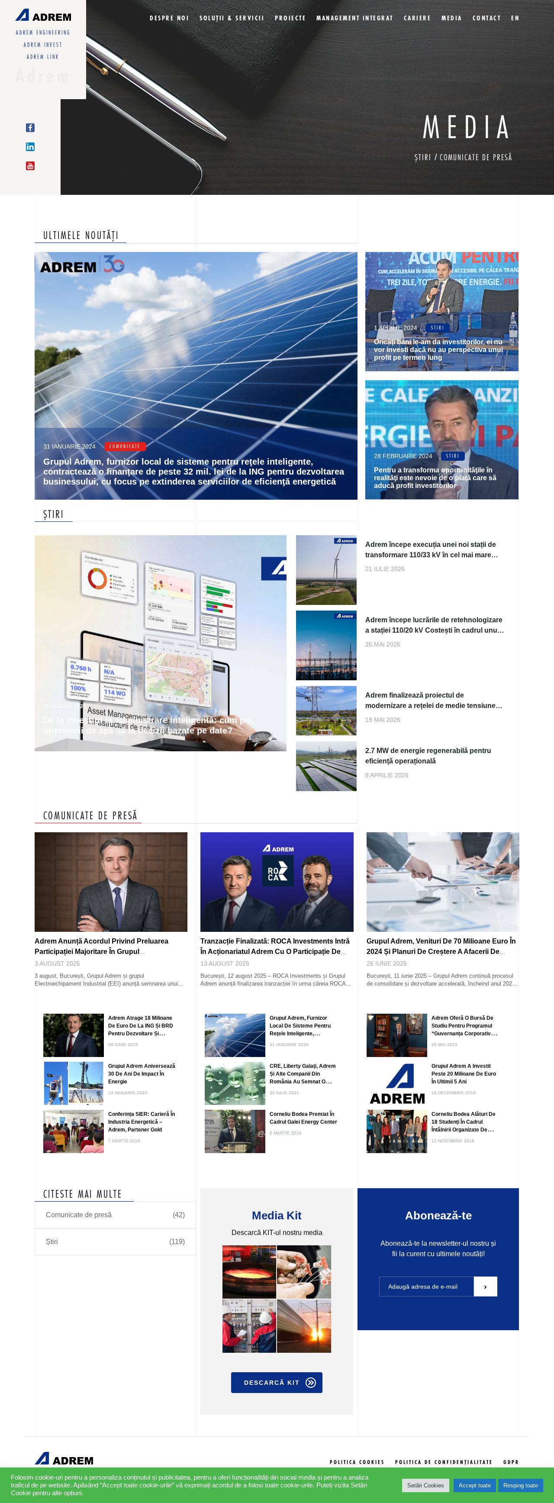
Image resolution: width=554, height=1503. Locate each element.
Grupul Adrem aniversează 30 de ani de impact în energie (141, 1074)
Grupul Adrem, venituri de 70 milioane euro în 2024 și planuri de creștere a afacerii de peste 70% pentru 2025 (441, 951)
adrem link (43, 57)
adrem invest (43, 45)
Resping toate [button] (520, 1485)
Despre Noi (169, 18)
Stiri (437, 328)
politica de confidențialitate (444, 1462)
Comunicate (125, 446)
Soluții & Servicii (232, 18)
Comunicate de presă (476, 157)
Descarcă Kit (272, 1382)
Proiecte (290, 18)
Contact (487, 18)
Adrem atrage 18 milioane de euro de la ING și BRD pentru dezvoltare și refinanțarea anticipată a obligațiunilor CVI (140, 1033)
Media (451, 18)
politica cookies (357, 1462)
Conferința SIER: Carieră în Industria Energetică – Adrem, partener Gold (141, 1122)
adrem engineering (43, 33)
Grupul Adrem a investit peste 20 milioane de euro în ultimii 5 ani (464, 1074)
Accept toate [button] (475, 1485)
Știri (425, 157)
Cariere (418, 18)
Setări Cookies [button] (425, 1485)
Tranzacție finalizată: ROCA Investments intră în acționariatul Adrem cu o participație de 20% (275, 951)
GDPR (511, 1462)
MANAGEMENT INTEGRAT (354, 18)
